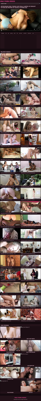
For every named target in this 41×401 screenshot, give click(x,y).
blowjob (2, 33)
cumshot (24, 33)
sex (6, 33)
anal (14, 33)
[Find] (39, 3)
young (11, 33)
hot (17, 33)
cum (33, 33)
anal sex (20, 33)
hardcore (29, 33)
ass (8, 33)
